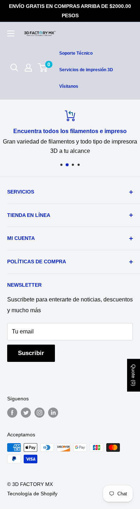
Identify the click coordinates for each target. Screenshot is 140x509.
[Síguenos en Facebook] (12, 412)
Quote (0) (133, 375)
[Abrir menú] (10, 33)
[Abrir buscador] (14, 68)
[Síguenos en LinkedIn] (53, 412)
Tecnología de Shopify (32, 493)
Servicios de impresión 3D (86, 69)
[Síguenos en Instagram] (39, 412)
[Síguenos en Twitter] (26, 412)
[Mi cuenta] (28, 68)
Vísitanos (68, 86)
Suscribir (31, 353)
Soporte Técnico (76, 53)
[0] (42, 67)
